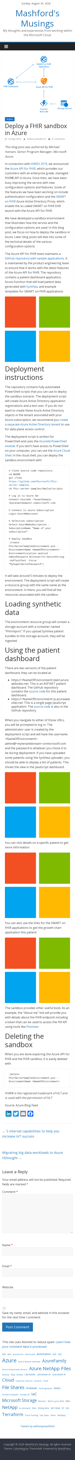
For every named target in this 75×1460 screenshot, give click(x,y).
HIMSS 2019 (39, 164)
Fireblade (31, 1388)
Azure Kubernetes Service (14, 1369)
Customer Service (24, 1381)
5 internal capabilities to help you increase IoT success (30, 1134)
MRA (68, 1401)
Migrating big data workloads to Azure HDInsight (32, 1155)
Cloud (8, 1380)
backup (5, 1374)
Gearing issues (45, 1388)
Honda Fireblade (10, 1394)
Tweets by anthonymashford (37, 1426)
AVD (54, 1354)
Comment (10, 1192)
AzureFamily (54, 1361)
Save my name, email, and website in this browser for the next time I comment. (36, 1315)
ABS (4, 1354)
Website (7, 1287)
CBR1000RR (30, 1374)
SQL (67, 1408)
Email (7, 1266)
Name (7, 1245)
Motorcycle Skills (56, 1401)
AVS (60, 1354)
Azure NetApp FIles (50, 1368)
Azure (10, 119)
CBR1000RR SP (43, 1374)
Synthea (32, 287)
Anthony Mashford (36, 139)
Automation (44, 1354)
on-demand (24, 1408)
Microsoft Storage (19, 1400)
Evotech (38, 1381)
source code (37, 691)
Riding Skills (43, 1408)
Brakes (20, 1374)
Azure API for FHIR (22, 169)
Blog (13, 1374)
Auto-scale (30, 1354)
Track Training (31, 1415)
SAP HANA (55, 1408)
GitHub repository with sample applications (34, 258)
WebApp (62, 1415)
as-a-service (18, 1354)
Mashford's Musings (37, 18)
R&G (34, 1408)
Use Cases (44, 1415)
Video (53, 1415)
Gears (57, 1388)
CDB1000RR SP (59, 1374)
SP (63, 1408)
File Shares (13, 1387)
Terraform (12, 1414)
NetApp (9, 1407)
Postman (32, 1027)
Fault (46, 1381)
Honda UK (25, 1394)
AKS (9, 1354)
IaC (34, 1393)
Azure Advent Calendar (29, 1361)
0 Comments (58, 139)
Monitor (42, 1401)
